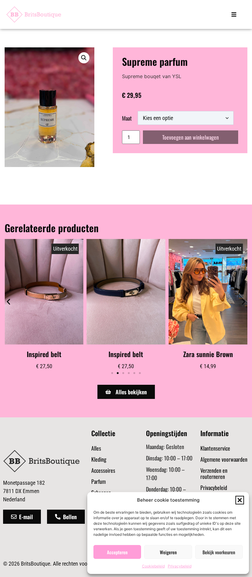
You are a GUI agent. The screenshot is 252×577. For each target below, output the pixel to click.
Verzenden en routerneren (213, 473)
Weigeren (168, 552)
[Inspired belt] (44, 291)
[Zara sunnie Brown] (207, 291)
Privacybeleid (179, 566)
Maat (127, 118)
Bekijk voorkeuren (219, 552)
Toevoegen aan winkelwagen (190, 137)
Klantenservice (215, 448)
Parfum (98, 481)
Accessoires (103, 470)
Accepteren (117, 552)
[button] (240, 500)
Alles (96, 448)
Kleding (98, 459)
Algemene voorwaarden (223, 459)
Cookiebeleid (153, 566)
